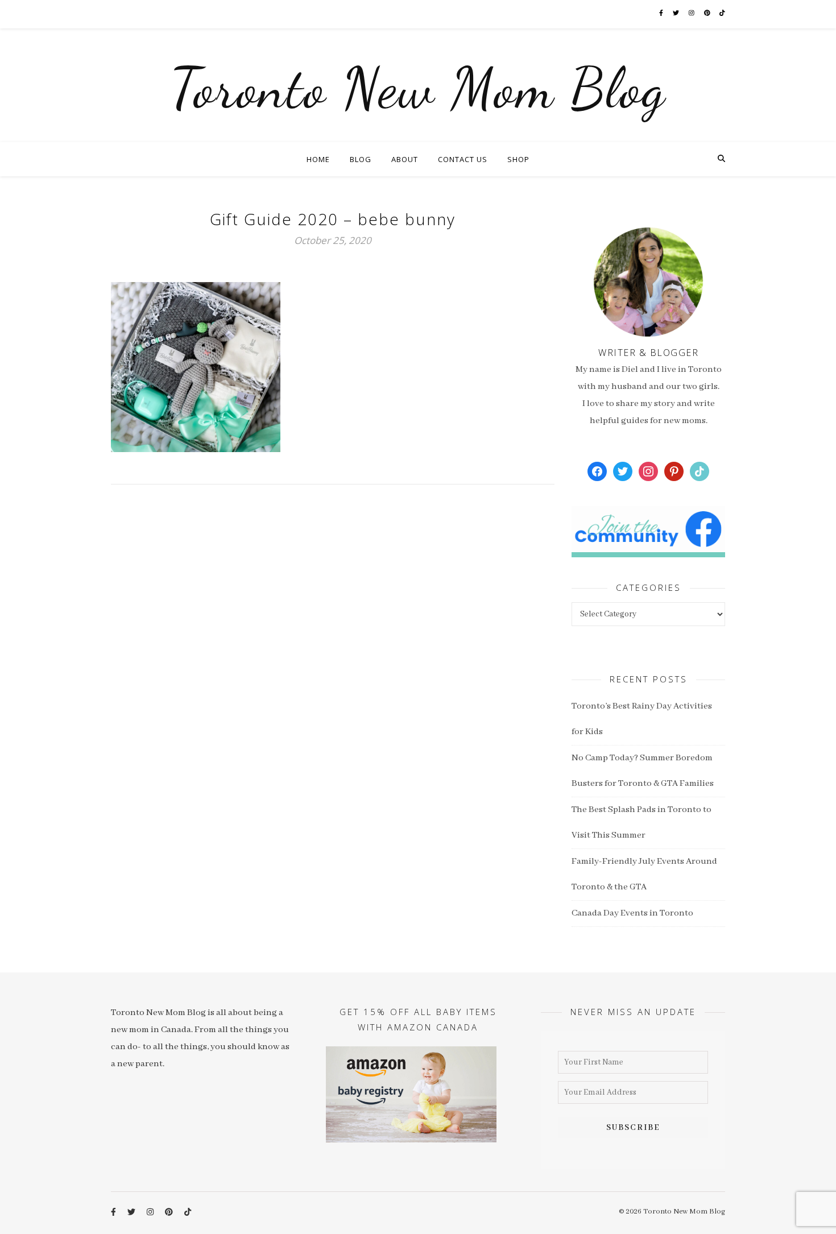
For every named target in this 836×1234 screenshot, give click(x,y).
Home (318, 159)
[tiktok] (722, 14)
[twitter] (676, 14)
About (404, 159)
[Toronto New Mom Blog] (418, 85)
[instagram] (692, 14)
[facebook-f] (661, 14)
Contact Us (462, 159)
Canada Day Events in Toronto (632, 913)
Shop (518, 159)
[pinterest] (707, 14)
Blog (360, 159)
